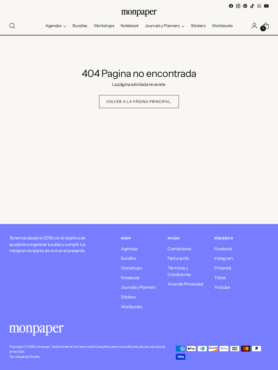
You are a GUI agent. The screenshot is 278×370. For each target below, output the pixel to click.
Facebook (223, 248)
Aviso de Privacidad (185, 284)
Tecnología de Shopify (24, 357)
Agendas (129, 248)
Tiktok (220, 277)
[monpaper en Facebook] (231, 6)
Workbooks (131, 306)
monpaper (42, 347)
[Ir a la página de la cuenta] (254, 25)
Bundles (128, 258)
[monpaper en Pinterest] (245, 6)
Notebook (130, 277)
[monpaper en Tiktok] (252, 6)
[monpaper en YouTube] (266, 6)
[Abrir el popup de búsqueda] (12, 25)
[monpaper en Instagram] (238, 6)
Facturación (178, 258)
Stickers (128, 297)
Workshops (131, 268)
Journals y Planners (138, 287)
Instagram (223, 258)
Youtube (222, 287)
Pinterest (222, 268)
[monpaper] (139, 13)
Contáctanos (179, 248)
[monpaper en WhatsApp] (259, 6)
